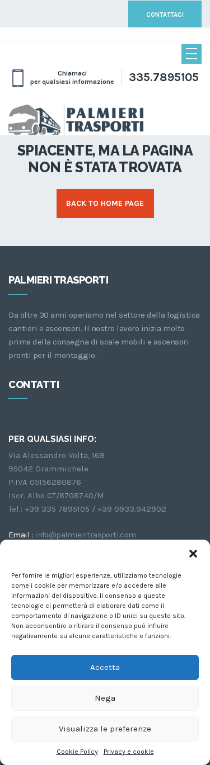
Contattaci (165, 14)
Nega (105, 698)
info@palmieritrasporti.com (85, 535)
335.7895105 (164, 77)
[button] (193, 553)
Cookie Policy (77, 751)
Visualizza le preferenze (105, 729)
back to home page (105, 203)
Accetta (105, 667)
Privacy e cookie (129, 751)
